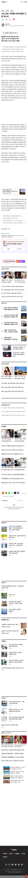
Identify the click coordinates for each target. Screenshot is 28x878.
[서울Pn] (4, 2)
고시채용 (3, 698)
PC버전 (23, 869)
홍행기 (6, 24)
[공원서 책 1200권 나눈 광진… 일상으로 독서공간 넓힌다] (4, 662)
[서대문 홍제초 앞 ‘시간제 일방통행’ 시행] (4, 654)
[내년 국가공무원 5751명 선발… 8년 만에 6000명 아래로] (4, 719)
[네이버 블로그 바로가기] (22, 864)
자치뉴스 (12, 11)
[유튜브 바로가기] (12, 864)
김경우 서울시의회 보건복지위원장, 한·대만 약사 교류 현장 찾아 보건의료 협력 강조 (10, 191)
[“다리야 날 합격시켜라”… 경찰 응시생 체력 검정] (4, 703)
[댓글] (13, 19)
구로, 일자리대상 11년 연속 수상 (10, 218)
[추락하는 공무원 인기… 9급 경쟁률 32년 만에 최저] (4, 711)
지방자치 (7, 11)
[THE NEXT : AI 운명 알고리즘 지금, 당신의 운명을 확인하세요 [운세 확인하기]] (14, 261)
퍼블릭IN (5, 857)
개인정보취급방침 (14, 869)
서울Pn (2, 11)
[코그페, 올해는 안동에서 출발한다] (4, 611)
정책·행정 (3, 523)
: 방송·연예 (5, 733)
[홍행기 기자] (3, 25)
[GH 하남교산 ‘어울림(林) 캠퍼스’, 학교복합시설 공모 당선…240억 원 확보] (4, 529)
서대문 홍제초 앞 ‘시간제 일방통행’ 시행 (12, 216)
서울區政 (3, 641)
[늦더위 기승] (4, 596)
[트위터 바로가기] (9, 864)
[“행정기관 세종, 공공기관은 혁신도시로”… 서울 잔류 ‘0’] (4, 545)
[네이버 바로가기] (19, 864)
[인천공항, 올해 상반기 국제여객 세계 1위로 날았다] (4, 553)
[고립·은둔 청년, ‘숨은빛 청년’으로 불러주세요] (4, 537)
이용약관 (8, 869)
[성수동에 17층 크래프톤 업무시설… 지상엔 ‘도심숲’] (4, 603)
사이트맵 (19, 869)
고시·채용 (23, 853)
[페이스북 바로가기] (6, 864)
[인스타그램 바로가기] (15, 864)
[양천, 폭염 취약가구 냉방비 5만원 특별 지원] (4, 646)
